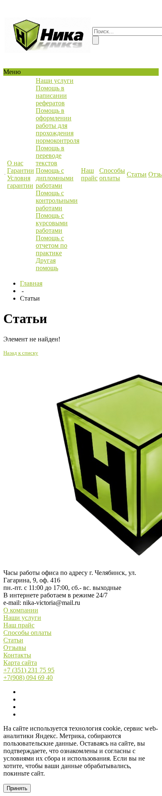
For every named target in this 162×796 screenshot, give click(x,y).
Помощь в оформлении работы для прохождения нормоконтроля (57, 125)
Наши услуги (22, 617)
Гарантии (20, 170)
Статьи (13, 640)
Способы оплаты (27, 632)
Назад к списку (20, 353)
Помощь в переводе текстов (50, 155)
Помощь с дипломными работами (55, 178)
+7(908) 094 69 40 (28, 677)
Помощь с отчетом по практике (51, 245)
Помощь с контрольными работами (57, 200)
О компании (20, 610)
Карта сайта (20, 662)
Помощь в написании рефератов (51, 96)
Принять (17, 788)
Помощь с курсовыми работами (52, 223)
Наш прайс (18, 625)
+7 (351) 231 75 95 (28, 670)
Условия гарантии (20, 181)
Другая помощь (47, 264)
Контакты (17, 655)
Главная (31, 283)
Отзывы (14, 647)
